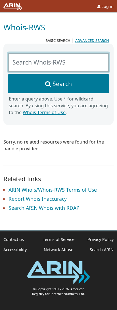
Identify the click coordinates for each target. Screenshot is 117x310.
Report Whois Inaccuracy (38, 198)
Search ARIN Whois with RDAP (44, 207)
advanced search (92, 40)
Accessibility (15, 249)
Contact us (13, 239)
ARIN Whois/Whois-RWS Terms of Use (53, 189)
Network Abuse (58, 249)
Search (62, 84)
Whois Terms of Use (44, 112)
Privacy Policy (100, 239)
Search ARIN (102, 249)
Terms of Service (58, 239)
